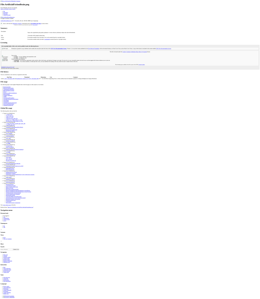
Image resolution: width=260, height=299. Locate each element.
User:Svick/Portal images (8, 104)
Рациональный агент (11, 200)
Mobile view (6, 293)
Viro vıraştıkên (9, 133)
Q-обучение (8, 201)
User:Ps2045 (6, 101)
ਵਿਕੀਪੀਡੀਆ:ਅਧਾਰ (10, 168)
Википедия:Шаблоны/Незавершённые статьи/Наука (18, 190)
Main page (5, 254)
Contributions (6, 218)
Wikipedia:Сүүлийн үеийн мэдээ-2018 (14, 166)
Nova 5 (4, 91)
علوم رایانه (8, 138)
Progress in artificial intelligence (10, 93)
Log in (4, 220)
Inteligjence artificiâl (10, 140)
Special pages (6, 280)
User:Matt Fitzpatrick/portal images (10, 99)
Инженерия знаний (10, 195)
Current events (6, 258)
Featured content (6, 257)
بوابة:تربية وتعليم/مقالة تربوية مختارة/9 (14, 121)
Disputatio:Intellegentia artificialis (13, 163)
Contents (5, 256)
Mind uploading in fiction (8, 90)
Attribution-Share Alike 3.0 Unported (139, 51)
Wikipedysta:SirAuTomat (11, 172)
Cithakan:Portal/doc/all (11, 154)
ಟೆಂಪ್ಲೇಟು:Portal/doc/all (11, 160)
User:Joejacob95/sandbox (8, 97)
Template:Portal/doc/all (8, 105)
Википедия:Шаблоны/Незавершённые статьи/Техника (18, 191)
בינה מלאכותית (9, 145)
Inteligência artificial (10, 179)
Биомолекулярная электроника (13, 199)
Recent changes (6, 271)
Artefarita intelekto (10, 135)
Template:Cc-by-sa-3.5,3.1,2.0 (7, 67)
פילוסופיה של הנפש (10, 147)
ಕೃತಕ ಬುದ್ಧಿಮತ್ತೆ (9, 158)
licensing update (142, 64)
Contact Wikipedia (7, 290)
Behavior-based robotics (8, 88)
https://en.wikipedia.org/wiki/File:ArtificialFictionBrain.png (20, 207)
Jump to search (12, 9)
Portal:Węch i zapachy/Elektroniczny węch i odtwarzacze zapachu (20, 174)
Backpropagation (7, 87)
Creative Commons (126, 51)
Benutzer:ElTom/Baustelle (11, 129)
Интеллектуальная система (12, 189)
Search (2, 246)
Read (4, 237)
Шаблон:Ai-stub (9, 188)
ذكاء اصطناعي (9, 114)
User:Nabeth (6, 100)
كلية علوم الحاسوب (10, 124)
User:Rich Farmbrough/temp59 (10, 102)
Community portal (7, 269)
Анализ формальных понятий (13, 194)
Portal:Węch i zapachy (11, 173)
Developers (5, 291)
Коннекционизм (9, 184)
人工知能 (8, 152)
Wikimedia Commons (17, 23)
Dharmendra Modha (10, 131)
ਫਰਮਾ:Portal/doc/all (10, 169)
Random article (6, 259)
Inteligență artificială (10, 182)
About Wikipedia (7, 268)
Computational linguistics (8, 89)
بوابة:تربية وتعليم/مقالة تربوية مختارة (14, 119)
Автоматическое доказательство (13, 193)
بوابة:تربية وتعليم (9, 117)
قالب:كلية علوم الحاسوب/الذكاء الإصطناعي (15, 123)
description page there (36, 23)
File (4, 11)
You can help (35, 24)
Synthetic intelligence (7, 95)
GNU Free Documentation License (59, 48)
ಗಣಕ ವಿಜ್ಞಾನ (8, 157)
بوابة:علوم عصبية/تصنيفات (12, 118)
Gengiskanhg (47, 39)
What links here (6, 277)
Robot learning (6, 94)
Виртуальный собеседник (12, 186)
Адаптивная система (11, 185)
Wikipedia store (6, 262)
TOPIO (4, 96)
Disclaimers (5, 288)
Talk (4, 217)
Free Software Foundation (93, 48)
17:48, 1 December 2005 (9, 78)
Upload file (5, 278)
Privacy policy (6, 286)
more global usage (7, 205)
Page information (7, 281)
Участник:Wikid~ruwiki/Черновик (13, 196)
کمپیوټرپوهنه (9, 177)
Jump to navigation (5, 9)
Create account (6, 219)
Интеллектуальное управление (13, 202)
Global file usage (6, 15)
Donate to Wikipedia (7, 260)
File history (5, 12)
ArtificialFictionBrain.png (6, 20)
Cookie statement (7, 292)
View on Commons (7, 238)
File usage (5, 13)
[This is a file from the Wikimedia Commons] (10, 1)
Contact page (6, 272)
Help (4, 267)
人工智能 (8, 143)
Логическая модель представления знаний (16, 197)
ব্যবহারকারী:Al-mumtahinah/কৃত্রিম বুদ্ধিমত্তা (14, 127)
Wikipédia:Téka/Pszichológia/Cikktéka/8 (14, 149)
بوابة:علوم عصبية (10, 115)
